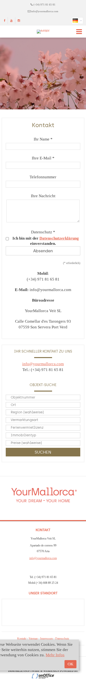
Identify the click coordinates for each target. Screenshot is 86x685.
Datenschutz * (43, 232)
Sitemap (33, 638)
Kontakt (21, 638)
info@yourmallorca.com (44, 11)
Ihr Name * (43, 139)
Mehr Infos (55, 655)
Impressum (46, 638)
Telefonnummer (43, 177)
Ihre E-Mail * (43, 158)
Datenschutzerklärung (59, 238)
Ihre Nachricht (43, 196)
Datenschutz (62, 638)
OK (70, 664)
